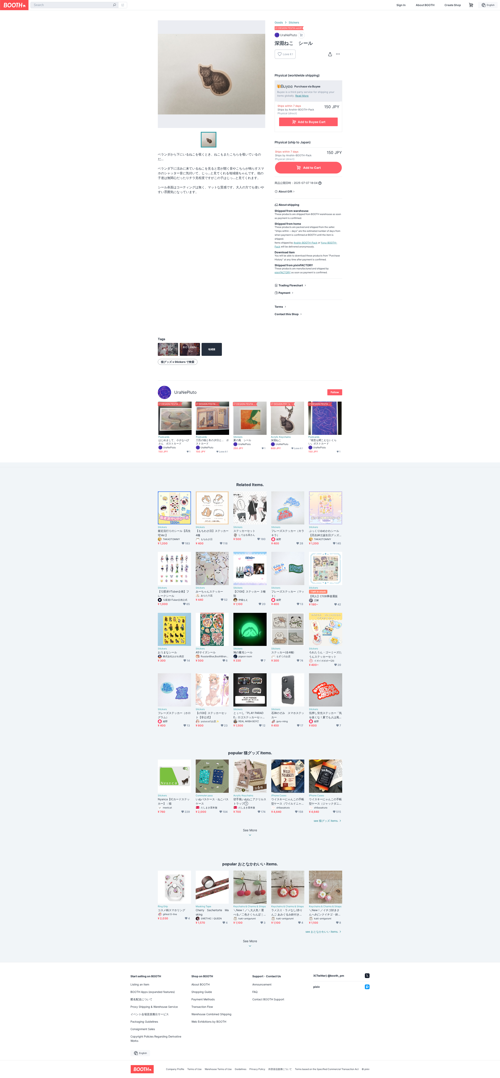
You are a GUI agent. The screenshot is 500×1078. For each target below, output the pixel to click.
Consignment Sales (142, 1029)
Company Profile (175, 1069)
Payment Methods (203, 999)
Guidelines (240, 1069)
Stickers (294, 22)
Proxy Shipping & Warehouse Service (154, 1006)
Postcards (163, 437)
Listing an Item (139, 984)
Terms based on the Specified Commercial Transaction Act (327, 1069)
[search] (114, 5)
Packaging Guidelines (144, 1021)
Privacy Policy (257, 1069)
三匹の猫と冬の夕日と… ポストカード (212, 442)
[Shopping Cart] (471, 5)
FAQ (255, 991)
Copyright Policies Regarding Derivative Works (155, 1038)
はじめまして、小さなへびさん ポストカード (173, 442)
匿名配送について (141, 999)
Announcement (261, 984)
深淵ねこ (276, 440)
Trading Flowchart (291, 285)
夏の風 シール (242, 440)
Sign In (401, 5)
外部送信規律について (280, 1069)
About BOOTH (425, 5)
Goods (279, 22)
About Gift (285, 191)
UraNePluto (185, 392)
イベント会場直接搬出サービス (149, 1014)
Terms (279, 306)
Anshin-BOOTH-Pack (305, 242)
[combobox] (74, 5)
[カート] (301, 35)
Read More (302, 95)
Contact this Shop (287, 314)
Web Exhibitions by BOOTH (208, 1021)
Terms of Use (194, 1069)
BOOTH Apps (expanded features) (152, 991)
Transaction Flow (202, 1006)
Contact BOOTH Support (268, 999)
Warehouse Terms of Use (218, 1069)
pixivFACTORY (283, 272)
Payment (284, 292)
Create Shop (453, 5)
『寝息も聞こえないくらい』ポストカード (322, 442)
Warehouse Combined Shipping (211, 1014)
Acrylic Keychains (281, 437)
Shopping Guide (201, 991)
